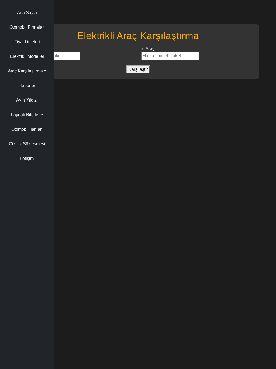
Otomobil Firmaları (27, 27)
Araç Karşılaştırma (25, 71)
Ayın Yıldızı (27, 100)
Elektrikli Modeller (27, 56)
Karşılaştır (138, 69)
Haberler (27, 85)
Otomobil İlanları (27, 129)
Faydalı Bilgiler (25, 114)
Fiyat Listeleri (27, 41)
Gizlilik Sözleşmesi (27, 144)
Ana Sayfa (27, 12)
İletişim (27, 158)
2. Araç (147, 48)
